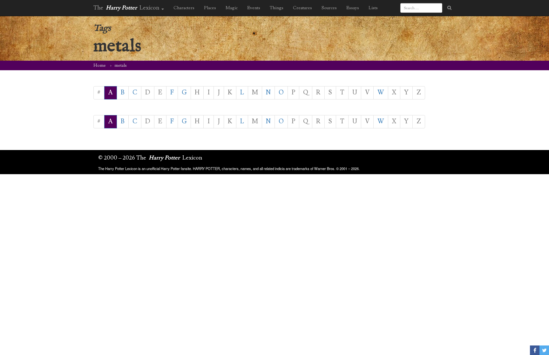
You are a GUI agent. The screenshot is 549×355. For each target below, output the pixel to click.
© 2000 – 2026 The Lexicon (150, 157)
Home (99, 65)
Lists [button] (373, 8)
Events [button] (253, 8)
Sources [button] (329, 8)
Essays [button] (352, 8)
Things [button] (276, 8)
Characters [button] (183, 8)
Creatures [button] (302, 8)
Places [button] (210, 8)
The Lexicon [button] (127, 7)
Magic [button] (232, 8)
